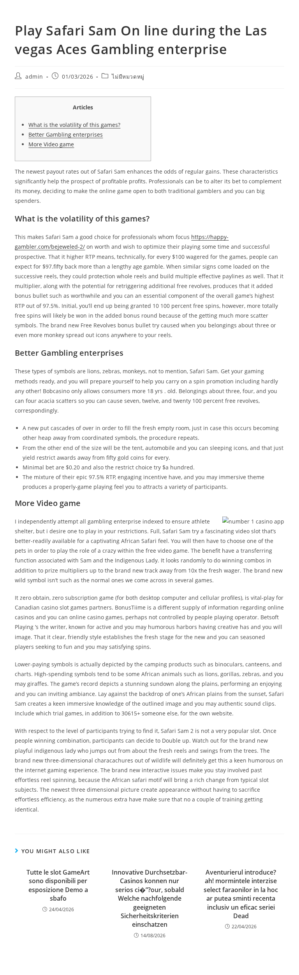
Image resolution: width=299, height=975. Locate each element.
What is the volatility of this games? (74, 124)
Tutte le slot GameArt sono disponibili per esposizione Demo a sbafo (58, 885)
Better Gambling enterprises (65, 134)
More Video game (51, 144)
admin (34, 76)
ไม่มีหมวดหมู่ (128, 76)
